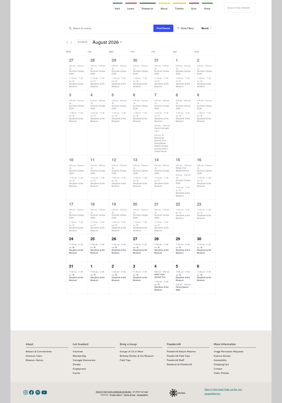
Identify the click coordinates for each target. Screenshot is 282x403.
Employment (79, 368)
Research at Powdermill (179, 364)
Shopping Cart (221, 364)
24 (71, 238)
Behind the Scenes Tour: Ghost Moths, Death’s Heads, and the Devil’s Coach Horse (161, 144)
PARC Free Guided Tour (160, 275)
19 (114, 204)
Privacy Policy (116, 395)
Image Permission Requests (228, 351)
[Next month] (71, 42)
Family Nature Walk (182, 288)
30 (135, 60)
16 (199, 159)
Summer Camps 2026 (76, 72)
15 (178, 159)
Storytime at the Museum (76, 85)
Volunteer (78, 351)
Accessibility (220, 360)
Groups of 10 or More (131, 351)
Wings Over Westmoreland (182, 169)
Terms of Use (129, 395)
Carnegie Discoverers (84, 360)
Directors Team (34, 355)
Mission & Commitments (39, 351)
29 (114, 60)
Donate (77, 364)
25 (92, 238)
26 (114, 238)
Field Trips (125, 360)
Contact (218, 368)
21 (156, 204)
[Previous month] (67, 42)
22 (178, 204)
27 (71, 60)
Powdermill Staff (175, 360)
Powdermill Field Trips (178, 355)
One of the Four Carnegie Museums (113, 392)
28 (92, 60)
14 (156, 159)
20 (135, 204)
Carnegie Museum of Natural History (40, 8)
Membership (79, 355)
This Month (82, 41)
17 (71, 204)
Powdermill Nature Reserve (181, 351)
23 (199, 204)
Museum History (34, 360)
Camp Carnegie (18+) (161, 129)
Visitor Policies (221, 372)
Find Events (163, 28)
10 (71, 159)
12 (114, 159)
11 (92, 159)
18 (92, 204)
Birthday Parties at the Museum (137, 355)
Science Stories (222, 355)
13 (135, 159)
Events (76, 372)
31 (156, 60)
